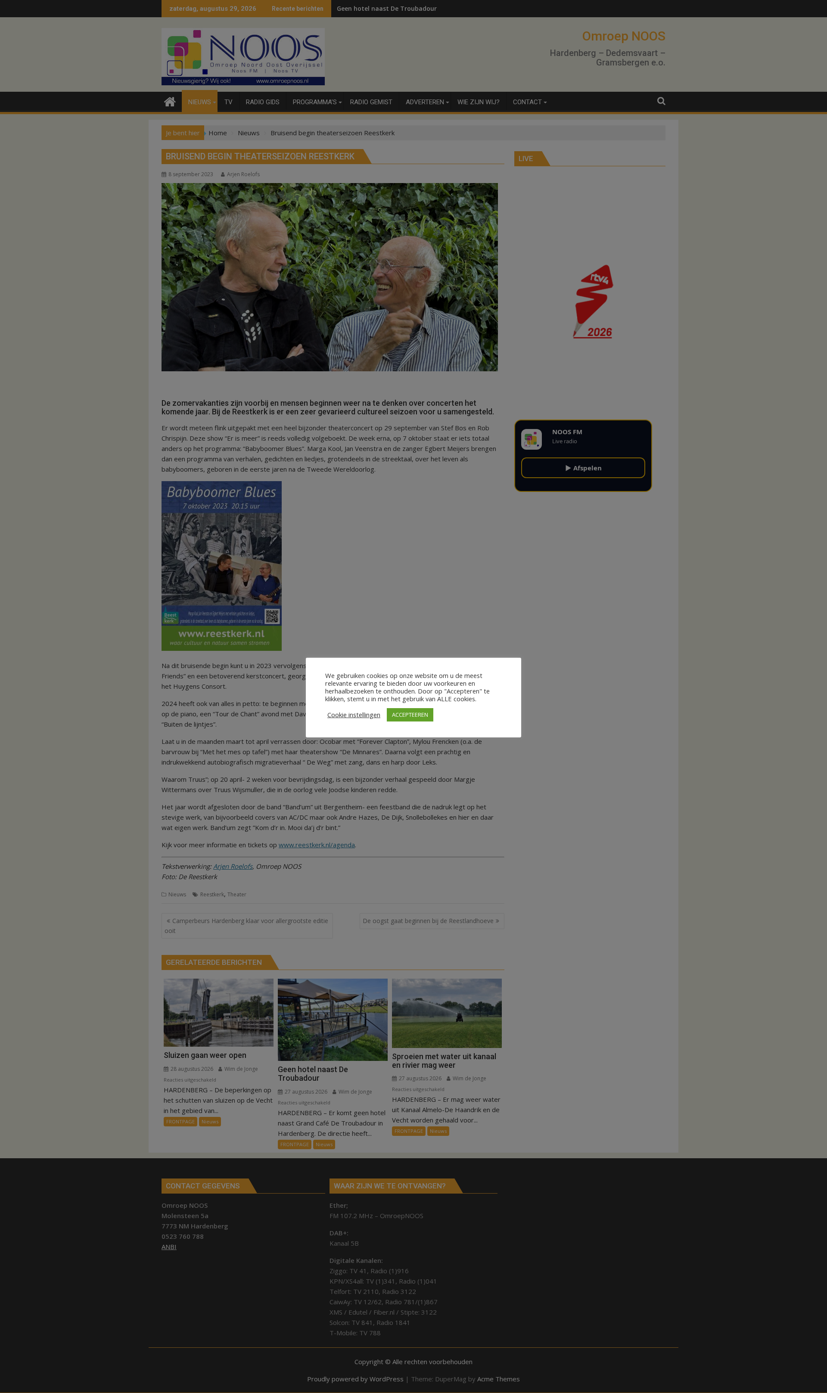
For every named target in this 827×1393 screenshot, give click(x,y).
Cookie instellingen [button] (353, 714)
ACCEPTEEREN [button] (410, 714)
